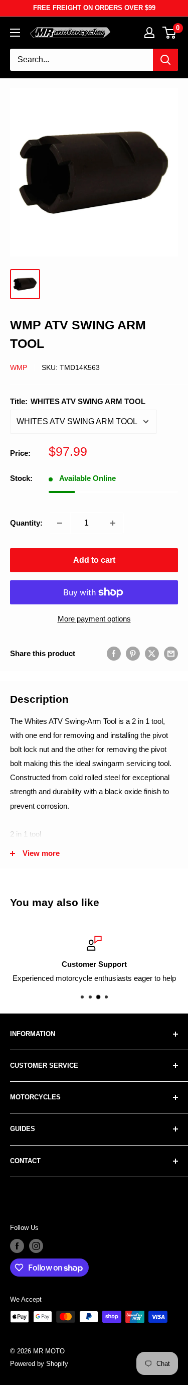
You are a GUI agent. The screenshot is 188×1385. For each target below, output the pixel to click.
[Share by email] (171, 653)
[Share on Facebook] (114, 653)
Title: (77, 401)
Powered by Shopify (39, 1363)
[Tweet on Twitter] (152, 653)
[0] (169, 33)
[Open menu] (15, 33)
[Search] (165, 60)
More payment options (94, 618)
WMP (18, 367)
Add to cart (94, 560)
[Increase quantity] (112, 523)
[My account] (149, 32)
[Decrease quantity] (59, 523)
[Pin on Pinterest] (133, 653)
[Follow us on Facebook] (17, 1246)
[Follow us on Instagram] (36, 1246)
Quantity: (26, 523)
